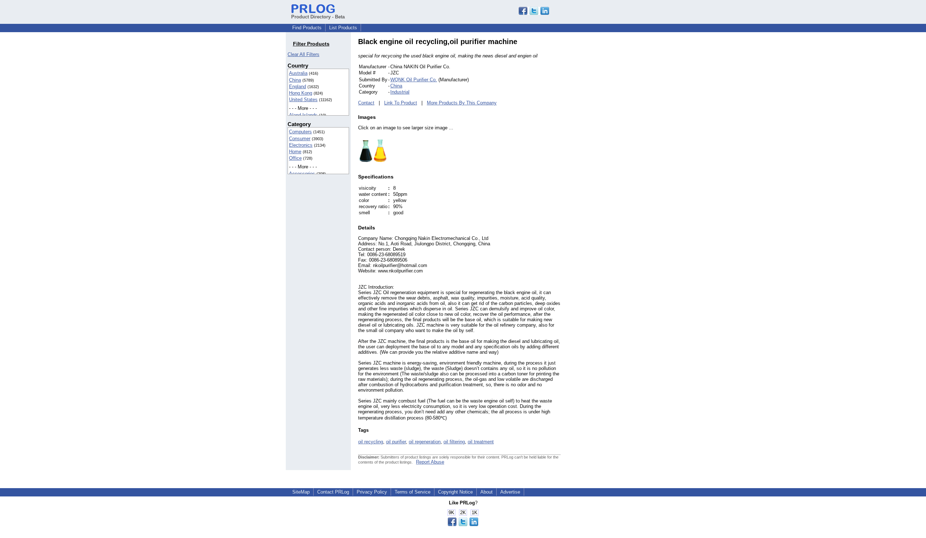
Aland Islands (303, 115)
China (295, 80)
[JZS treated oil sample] (372, 162)
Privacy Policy (372, 492)
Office (295, 158)
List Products (343, 27)
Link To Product (400, 103)
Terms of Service (412, 492)
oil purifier (396, 441)
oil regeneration (425, 441)
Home (295, 151)
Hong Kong (300, 93)
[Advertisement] (609, 146)
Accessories (302, 173)
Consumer (299, 138)
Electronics (301, 145)
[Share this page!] (534, 13)
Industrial (399, 92)
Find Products (307, 27)
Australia (298, 73)
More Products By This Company (462, 103)
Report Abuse (430, 462)
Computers (300, 131)
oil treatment (481, 441)
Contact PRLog (333, 492)
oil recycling (370, 441)
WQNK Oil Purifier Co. (413, 79)
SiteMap (301, 492)
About (486, 492)
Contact (366, 103)
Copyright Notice (455, 492)
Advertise (510, 492)
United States (303, 99)
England (297, 86)
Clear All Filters (303, 54)
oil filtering (454, 441)
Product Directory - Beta (318, 17)
